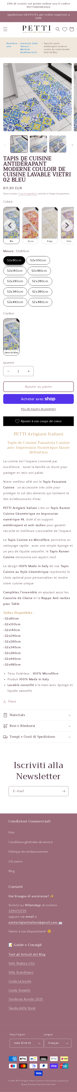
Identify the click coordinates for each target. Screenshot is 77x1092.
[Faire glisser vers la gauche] (4, 145)
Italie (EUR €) (22, 1042)
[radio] (30, 225)
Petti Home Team (48, 1084)
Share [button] (12, 701)
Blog (12, 871)
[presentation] (10, 225)
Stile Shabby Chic (22, 963)
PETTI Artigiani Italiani (25, 1081)
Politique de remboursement (28, 852)
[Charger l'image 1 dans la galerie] (19, 144)
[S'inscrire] (63, 791)
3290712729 (17, 911)
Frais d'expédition (28, 194)
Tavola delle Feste (22, 1008)
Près (11, 832)
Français (53, 1042)
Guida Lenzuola (20, 981)
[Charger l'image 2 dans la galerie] (38, 144)
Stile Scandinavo (21, 972)
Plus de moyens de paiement (38, 409)
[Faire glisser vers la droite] (72, 145)
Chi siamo (15, 861)
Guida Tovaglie (19, 990)
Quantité (8, 362)
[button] (5, 29)
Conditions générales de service (31, 842)
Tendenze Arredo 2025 (26, 999)
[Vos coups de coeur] (64, 29)
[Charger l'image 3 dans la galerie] (57, 144)
